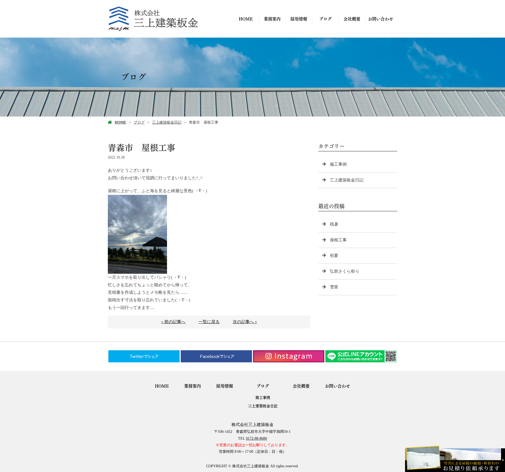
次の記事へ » (245, 321)
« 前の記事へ (173, 321)
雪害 (334, 287)
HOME (246, 19)
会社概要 (352, 19)
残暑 (334, 224)
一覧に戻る (209, 321)
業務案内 (272, 19)
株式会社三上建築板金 (252, 424)
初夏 (334, 255)
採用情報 (298, 19)
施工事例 (338, 164)
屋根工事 (338, 240)
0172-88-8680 (256, 438)
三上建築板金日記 (166, 122)
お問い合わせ (380, 19)
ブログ (325, 19)
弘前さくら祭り (344, 271)
